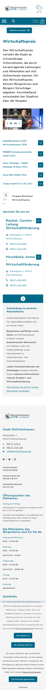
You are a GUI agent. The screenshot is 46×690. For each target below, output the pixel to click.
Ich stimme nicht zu (23, 645)
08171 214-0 (13, 444)
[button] (23, 142)
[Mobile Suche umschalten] (13, 21)
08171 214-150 (18, 248)
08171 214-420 (18, 243)
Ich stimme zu (23, 635)
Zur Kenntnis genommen (23, 679)
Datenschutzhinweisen (24, 628)
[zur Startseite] (15, 8)
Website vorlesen (17, 30)
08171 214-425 (18, 285)
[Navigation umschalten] (4, 21)
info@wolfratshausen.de (19, 451)
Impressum (23, 687)
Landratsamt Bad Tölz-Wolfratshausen (23, 602)
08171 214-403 (18, 280)
